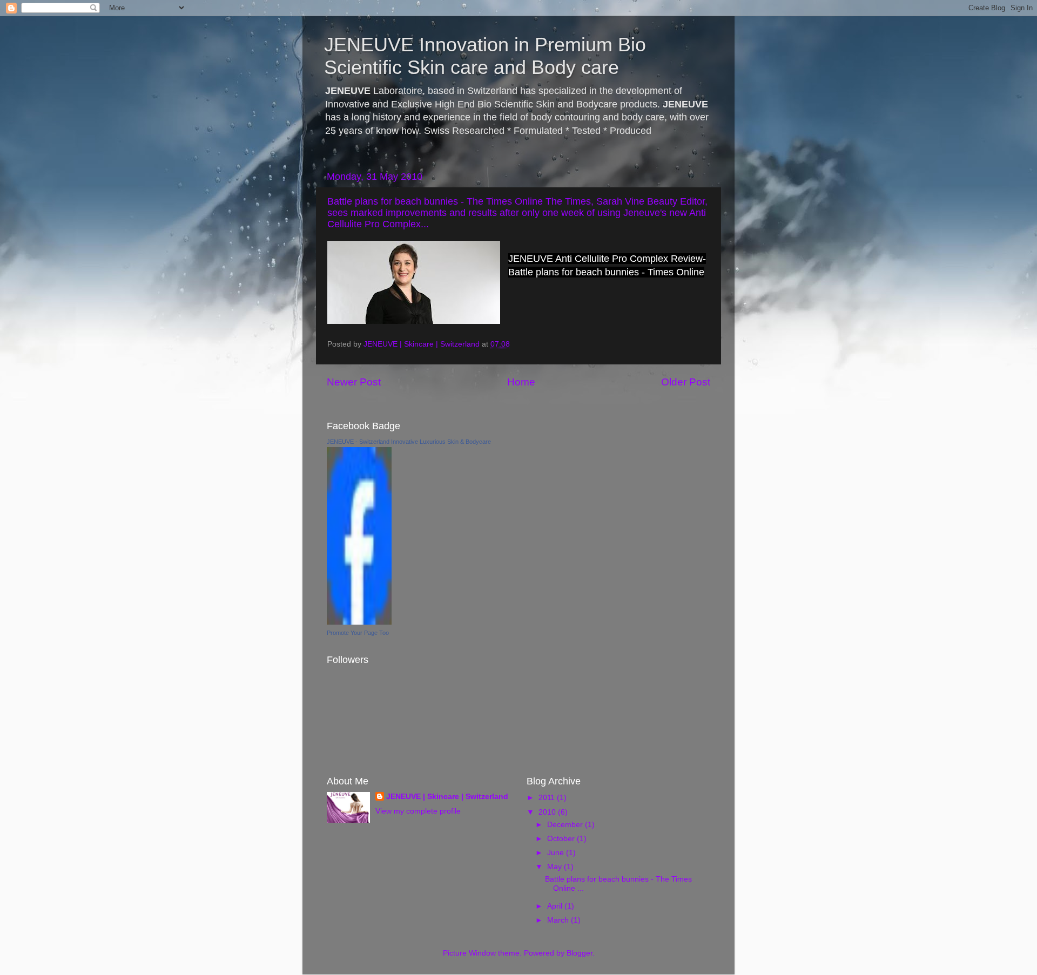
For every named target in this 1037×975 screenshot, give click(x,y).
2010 (548, 812)
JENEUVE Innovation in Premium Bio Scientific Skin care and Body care (485, 55)
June (556, 853)
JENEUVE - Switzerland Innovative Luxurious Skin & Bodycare (409, 441)
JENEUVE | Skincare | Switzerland (447, 797)
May (555, 867)
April (555, 906)
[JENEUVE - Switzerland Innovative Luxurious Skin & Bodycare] (359, 622)
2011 (547, 798)
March (559, 920)
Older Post (685, 382)
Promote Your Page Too (358, 632)
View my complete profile (418, 811)
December (566, 825)
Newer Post (354, 382)
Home (521, 382)
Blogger (579, 953)
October (562, 839)
